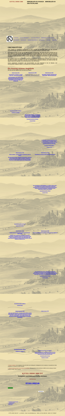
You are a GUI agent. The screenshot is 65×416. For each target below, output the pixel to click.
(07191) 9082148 (32, 383)
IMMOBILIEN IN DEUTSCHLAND (47, 37)
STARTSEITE (16, 37)
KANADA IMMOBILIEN (24, 37)
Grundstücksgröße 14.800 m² (49, 145)
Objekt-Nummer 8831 (16, 72)
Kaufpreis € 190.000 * (16, 112)
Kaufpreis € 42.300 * (20, 351)
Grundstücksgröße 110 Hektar (32, 119)
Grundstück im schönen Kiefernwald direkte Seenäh (45, 154)
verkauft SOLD (32, 120)
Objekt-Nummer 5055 (32, 72)
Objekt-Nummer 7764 (20, 152)
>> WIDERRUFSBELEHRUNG (13, 401)
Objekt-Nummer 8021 (45, 152)
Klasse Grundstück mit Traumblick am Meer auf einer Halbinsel (45, 232)
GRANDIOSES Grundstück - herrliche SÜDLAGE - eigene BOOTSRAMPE (16, 75)
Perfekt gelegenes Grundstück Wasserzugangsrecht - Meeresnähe (20, 233)
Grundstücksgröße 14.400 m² (19, 303)
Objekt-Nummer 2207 (20, 311)
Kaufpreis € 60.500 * (45, 357)
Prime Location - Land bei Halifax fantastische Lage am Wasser (20, 155)
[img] (9, 39)
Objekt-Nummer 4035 (49, 72)
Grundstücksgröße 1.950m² (20, 349)
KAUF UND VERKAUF (35, 37)
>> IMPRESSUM (11, 403)
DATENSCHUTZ (11, 402)
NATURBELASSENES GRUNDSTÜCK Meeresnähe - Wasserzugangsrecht (49, 75)
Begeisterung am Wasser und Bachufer (45, 350)
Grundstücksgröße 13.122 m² (15, 110)
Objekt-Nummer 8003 (45, 311)
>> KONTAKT (10, 404)
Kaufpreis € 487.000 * (20, 225)
